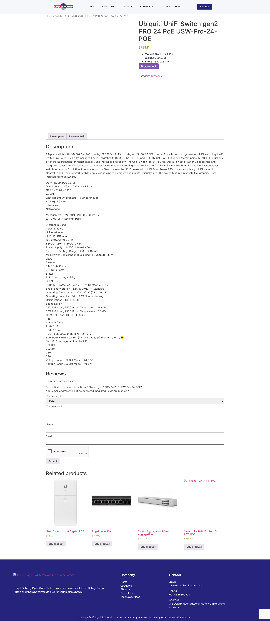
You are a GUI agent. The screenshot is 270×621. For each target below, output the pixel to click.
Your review (54, 406)
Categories (108, 6)
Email (49, 436)
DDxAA (186, 617)
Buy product (148, 66)
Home (92, 6)
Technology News (171, 6)
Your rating (53, 396)
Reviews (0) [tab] (76, 136)
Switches (59, 16)
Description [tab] (57, 136)
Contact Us (146, 6)
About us (127, 6)
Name (49, 424)
